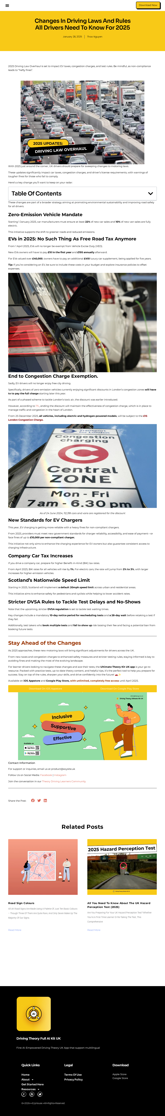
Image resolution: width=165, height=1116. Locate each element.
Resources (28, 1089)
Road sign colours (21, 903)
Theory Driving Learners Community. (64, 781)
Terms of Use (73, 1074)
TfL (37, 405)
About (25, 1079)
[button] (7, 5)
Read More (14, 930)
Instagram (60, 775)
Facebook (46, 775)
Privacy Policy (73, 1079)
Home (25, 1074)
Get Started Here (32, 1084)
